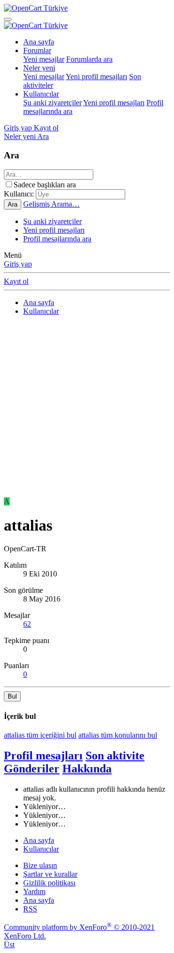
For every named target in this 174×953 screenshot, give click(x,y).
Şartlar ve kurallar (50, 874)
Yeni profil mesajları (96, 76)
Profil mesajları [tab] (43, 755)
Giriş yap (18, 264)
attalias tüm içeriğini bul (40, 735)
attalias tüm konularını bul (117, 735)
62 (27, 624)
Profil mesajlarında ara (57, 239)
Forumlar (37, 50)
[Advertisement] (87, 410)
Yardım (34, 891)
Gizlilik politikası (49, 883)
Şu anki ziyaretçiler (52, 102)
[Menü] (8, 19)
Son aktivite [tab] (115, 755)
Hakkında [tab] (87, 768)
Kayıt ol (16, 281)
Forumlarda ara (89, 59)
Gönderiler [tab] (31, 768)
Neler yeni (39, 68)
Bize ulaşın (40, 865)
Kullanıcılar (41, 94)
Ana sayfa (38, 42)
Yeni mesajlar (43, 59)
